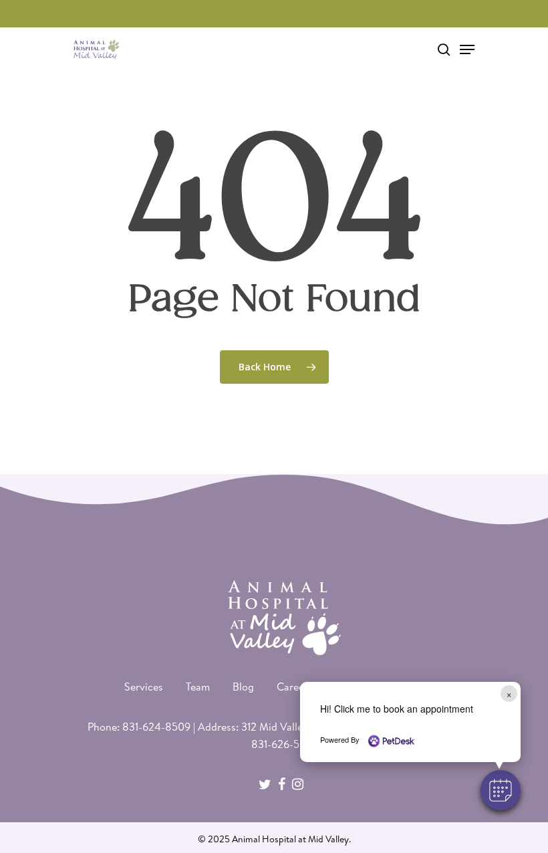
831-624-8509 (156, 726)
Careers (295, 686)
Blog (243, 686)
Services (143, 686)
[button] (501, 790)
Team (198, 686)
